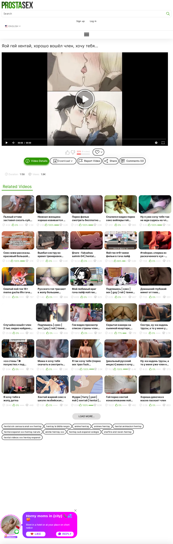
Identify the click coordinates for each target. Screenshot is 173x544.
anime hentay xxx (54, 432)
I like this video (67, 152)
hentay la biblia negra (57, 426)
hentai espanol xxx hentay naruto (22, 432)
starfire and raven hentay (117, 432)
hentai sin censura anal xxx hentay (22, 426)
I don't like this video (73, 152)
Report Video (92, 160)
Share (113, 160)
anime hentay (82, 426)
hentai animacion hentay (128, 426)
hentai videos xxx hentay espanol (22, 437)
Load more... (87, 416)
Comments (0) (135, 160)
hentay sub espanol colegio (84, 432)
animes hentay (102, 426)
